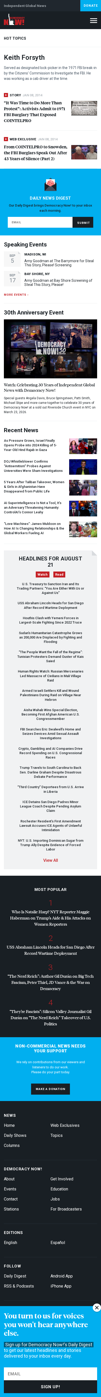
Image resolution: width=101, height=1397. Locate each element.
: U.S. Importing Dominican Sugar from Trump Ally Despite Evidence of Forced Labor (50, 845)
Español (58, 1242)
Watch (43, 574)
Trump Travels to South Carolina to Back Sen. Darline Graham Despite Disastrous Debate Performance (50, 772)
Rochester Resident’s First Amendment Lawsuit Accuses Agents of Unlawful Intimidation (50, 825)
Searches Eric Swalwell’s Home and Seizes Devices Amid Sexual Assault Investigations (50, 733)
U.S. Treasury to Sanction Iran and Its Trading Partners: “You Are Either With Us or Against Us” (50, 588)
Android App (62, 1276)
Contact (11, 1199)
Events (10, 1189)
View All (50, 860)
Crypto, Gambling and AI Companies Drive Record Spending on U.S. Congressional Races (50, 753)
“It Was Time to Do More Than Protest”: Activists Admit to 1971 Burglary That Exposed (34, 111)
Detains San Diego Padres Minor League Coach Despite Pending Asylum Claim (50, 806)
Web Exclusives (65, 1125)
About (9, 1179)
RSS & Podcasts (19, 1286)
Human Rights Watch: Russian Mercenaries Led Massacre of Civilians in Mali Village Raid (50, 675)
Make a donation (50, 1089)
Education (59, 1189)
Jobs (55, 1199)
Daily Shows (15, 1135)
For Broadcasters (66, 1209)
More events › (16, 294)
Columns (12, 1145)
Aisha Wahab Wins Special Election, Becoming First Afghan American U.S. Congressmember (50, 714)
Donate (91, 5)
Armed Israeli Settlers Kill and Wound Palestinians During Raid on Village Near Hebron (50, 695)
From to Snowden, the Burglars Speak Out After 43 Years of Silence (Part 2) (35, 152)
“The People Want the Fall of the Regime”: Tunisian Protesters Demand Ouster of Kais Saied (50, 656)
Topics (57, 1135)
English (10, 1242)
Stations (11, 1209)
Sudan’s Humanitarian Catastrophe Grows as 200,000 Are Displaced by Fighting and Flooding (50, 637)
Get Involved (62, 1179)
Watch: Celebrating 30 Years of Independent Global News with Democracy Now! (49, 387)
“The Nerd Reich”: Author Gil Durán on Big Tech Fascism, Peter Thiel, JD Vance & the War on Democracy (51, 982)
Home (9, 1125)
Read (59, 574)
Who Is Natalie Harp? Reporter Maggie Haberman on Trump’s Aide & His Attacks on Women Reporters (50, 918)
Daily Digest (15, 1276)
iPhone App (61, 1286)
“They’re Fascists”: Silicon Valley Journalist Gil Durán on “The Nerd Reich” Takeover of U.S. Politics (50, 1017)
